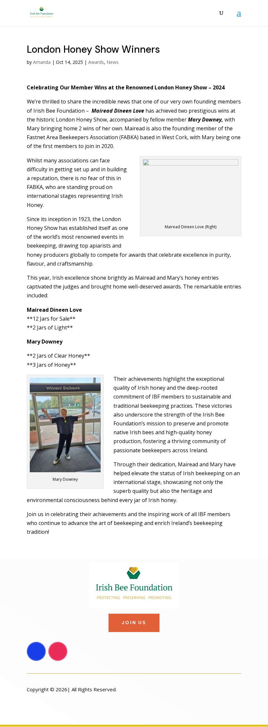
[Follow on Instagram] (57, 651)
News (113, 62)
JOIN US (134, 622)
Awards (96, 62)
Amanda (42, 62)
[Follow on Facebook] (36, 651)
